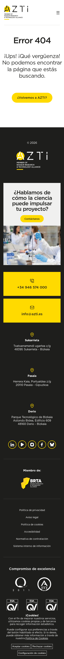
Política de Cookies (36, 638)
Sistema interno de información (32, 546)
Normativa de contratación (32, 538)
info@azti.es (32, 314)
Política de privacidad (32, 510)
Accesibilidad (32, 531)
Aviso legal (32, 517)
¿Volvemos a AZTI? (32, 98)
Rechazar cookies (42, 646)
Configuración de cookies (32, 653)
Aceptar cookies (21, 646)
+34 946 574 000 (32, 287)
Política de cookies (32, 524)
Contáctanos (32, 218)
